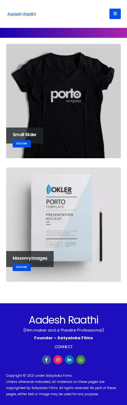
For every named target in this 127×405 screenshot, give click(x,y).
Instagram (58, 359)
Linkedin (69, 359)
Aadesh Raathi (63, 320)
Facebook (46, 359)
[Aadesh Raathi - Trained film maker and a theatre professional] (21, 14)
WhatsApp (80, 359)
